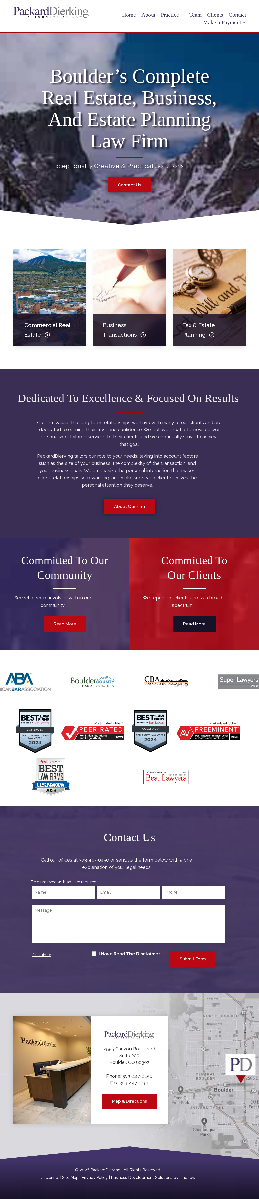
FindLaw (187, 1177)
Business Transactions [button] (120, 330)
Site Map (70, 1177)
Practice (170, 15)
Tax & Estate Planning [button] (198, 330)
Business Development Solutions (141, 1177)
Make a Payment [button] (222, 23)
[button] (254, 1162)
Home (129, 15)
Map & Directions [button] (129, 1101)
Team (195, 15)
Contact (237, 15)
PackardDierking (105, 1170)
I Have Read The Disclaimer (131, 953)
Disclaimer (41, 954)
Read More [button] (65, 624)
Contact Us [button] (129, 184)
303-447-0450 (94, 860)
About (148, 15)
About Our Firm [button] (129, 506)
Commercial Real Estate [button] (47, 330)
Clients (215, 15)
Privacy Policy (95, 1177)
